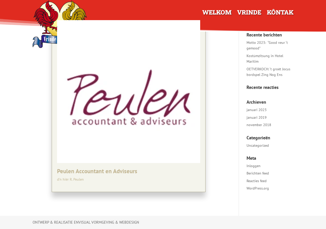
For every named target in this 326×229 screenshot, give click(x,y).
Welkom (217, 13)
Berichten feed (258, 173)
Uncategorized (258, 145)
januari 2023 (257, 109)
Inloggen (254, 166)
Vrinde (249, 13)
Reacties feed (257, 181)
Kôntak (280, 13)
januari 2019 (257, 117)
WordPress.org (258, 188)
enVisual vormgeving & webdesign (106, 222)
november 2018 (259, 125)
